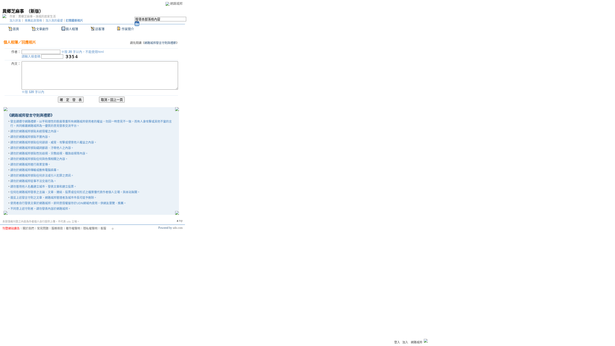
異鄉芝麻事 (13, 11)
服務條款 (57, 228)
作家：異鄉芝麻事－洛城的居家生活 (33, 16)
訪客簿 (100, 29)
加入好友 (15, 20)
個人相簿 (72, 29)
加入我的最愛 (54, 20)
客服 (103, 228)
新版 (35, 11)
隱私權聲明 (90, 228)
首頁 (16, 29)
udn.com (178, 227)
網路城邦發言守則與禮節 (160, 43)
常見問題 (43, 228)
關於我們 (28, 228)
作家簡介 (128, 29)
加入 (405, 342)
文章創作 (42, 29)
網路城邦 (176, 3)
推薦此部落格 (33, 20)
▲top (179, 220)
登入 (397, 342)
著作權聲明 (73, 228)
